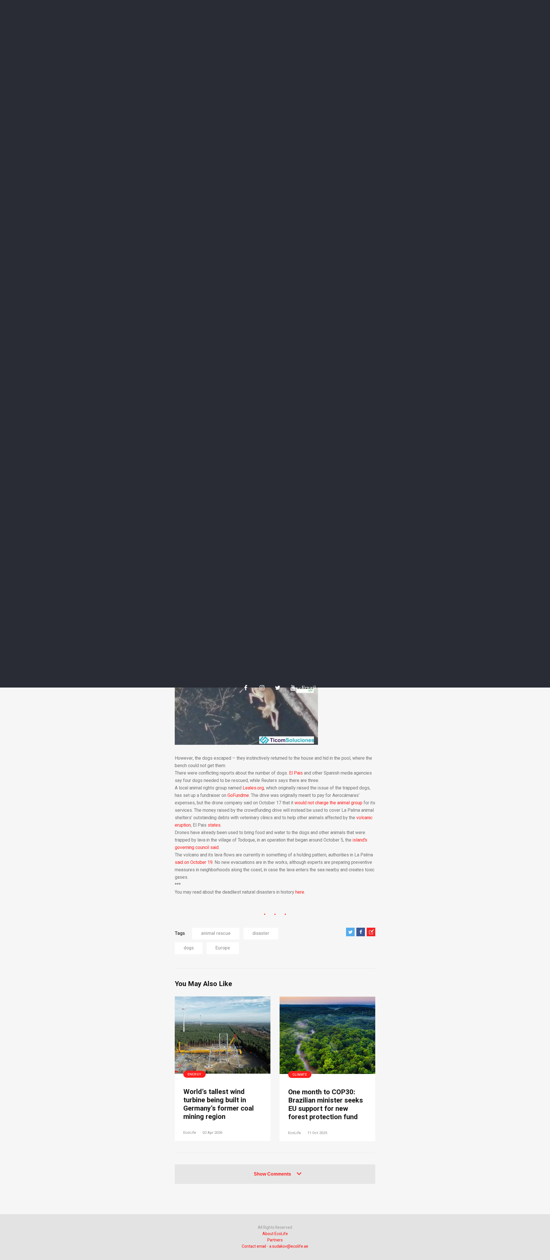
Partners (275, 1240)
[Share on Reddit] (371, 932)
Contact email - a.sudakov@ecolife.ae (275, 1246)
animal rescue (216, 933)
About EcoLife (275, 1234)
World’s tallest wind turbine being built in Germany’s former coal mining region (218, 1104)
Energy (194, 1074)
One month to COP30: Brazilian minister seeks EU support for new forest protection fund (325, 1104)
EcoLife (189, 1132)
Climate (299, 1074)
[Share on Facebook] (360, 932)
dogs (189, 948)
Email (306, 687)
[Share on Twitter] (350, 932)
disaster (260, 933)
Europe (222, 948)
